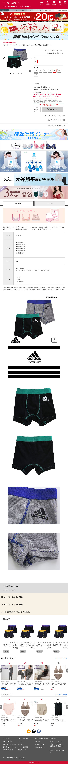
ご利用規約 (53, 738)
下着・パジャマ (38, 10)
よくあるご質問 (39, 744)
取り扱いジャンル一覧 (9, 747)
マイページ (21, 744)
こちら (23, 758)
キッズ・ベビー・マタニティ (17, 10)
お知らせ (37, 741)
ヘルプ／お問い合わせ (41, 738)
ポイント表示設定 (23, 747)
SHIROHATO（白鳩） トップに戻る (54, 115)
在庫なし (6, 651)
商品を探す (6, 738)
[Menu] (3, 2)
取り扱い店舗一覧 (8, 750)
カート (20, 741)
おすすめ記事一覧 (23, 738)
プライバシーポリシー (56, 741)
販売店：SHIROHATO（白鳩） (54, 50)
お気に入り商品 (7, 741)
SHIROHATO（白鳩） (9, 590)
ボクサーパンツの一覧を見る (56, 120)
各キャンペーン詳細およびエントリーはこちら (47, 96)
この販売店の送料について (55, 53)
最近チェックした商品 (9, 744)
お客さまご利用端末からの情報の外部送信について (57, 745)
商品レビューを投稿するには (56, 125)
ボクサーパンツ (49, 10)
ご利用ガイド (22, 750)
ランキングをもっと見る (61, 658)
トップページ (4, 10)
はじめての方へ (39, 747)
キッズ (30, 10)
